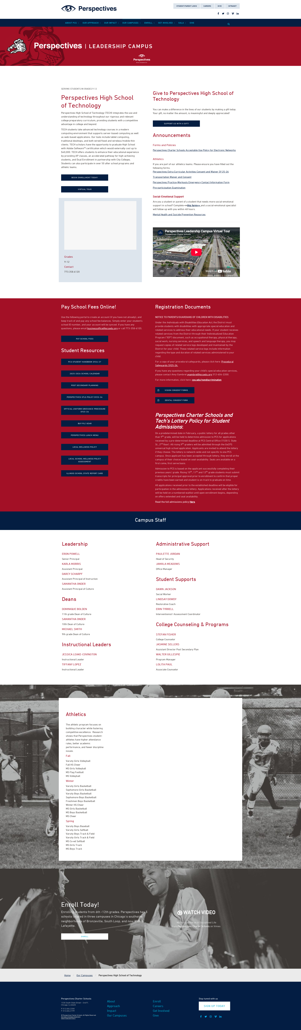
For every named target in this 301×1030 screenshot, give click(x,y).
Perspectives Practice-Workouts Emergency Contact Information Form (191, 182)
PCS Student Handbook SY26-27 (84, 362)
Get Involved (161, 1010)
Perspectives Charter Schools (194, 926)
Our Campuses (130, 22)
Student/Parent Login (187, 6)
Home (67, 975)
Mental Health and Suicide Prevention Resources (179, 214)
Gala (181, 22)
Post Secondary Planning (84, 385)
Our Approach (91, 22)
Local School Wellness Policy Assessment (85, 460)
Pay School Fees (84, 339)
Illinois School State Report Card (84, 473)
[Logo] (89, 8)
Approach (113, 1006)
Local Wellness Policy (85, 447)
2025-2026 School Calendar (85, 373)
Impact (111, 1010)
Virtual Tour (85, 189)
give (192, 22)
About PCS (71, 22)
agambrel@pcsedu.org (199, 374)
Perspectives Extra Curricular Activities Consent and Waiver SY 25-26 (191, 171)
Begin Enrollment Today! (84, 177)
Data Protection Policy (68, 1018)
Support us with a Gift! (176, 123)
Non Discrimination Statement (70, 1017)
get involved (165, 22)
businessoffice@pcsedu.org (102, 328)
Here (192, 501)
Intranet (232, 6)
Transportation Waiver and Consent (172, 177)
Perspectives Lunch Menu (85, 435)
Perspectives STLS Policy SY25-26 (85, 397)
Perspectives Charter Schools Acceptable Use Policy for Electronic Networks (194, 150)
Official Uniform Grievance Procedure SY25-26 (85, 410)
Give (220, 6)
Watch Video (199, 912)
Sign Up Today (214, 1006)
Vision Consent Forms (176, 390)
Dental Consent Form (176, 400)
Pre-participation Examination (169, 187)
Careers (207, 6)
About (111, 1001)
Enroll (148, 22)
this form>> (194, 205)
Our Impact (110, 22)
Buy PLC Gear (85, 423)
